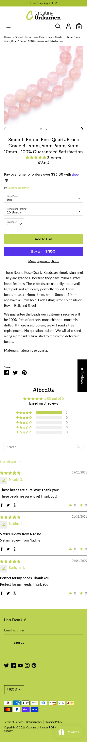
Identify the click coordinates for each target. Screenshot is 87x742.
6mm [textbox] (11, 199)
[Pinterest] (34, 665)
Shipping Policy (53, 722)
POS (51, 727)
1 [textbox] (8, 225)
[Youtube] (20, 665)
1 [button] (41, 129)
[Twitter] (6, 665)
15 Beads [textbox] (14, 212)
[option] (43, 85)
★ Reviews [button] (82, 376)
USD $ (12, 690)
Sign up (19, 642)
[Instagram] (27, 665)
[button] (36, 157)
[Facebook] (13, 665)
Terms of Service (13, 722)
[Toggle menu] (8, 26)
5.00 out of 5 (54, 398)
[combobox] (43, 198)
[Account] (68, 25)
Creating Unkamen (18, 187)
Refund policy (34, 722)
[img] (10, 473)
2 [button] (46, 129)
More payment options (43, 261)
